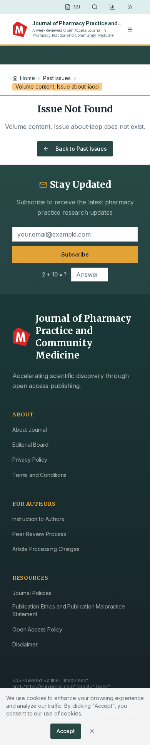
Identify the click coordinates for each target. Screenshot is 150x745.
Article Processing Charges (46, 549)
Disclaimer (24, 644)
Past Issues (56, 78)
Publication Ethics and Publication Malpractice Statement (68, 610)
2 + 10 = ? (54, 274)
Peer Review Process (39, 534)
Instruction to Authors (38, 519)
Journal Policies (31, 593)
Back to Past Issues (81, 148)
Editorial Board (30, 444)
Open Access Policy (37, 629)
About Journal (29, 429)
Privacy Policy (29, 459)
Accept (66, 731)
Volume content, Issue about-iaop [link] (57, 86)
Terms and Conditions (39, 475)
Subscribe (75, 254)
